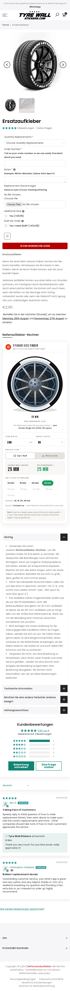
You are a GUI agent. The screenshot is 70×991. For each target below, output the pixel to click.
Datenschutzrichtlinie (51, 979)
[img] (10, 798)
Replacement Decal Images (25, 187)
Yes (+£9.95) (16, 216)
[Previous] (7, 64)
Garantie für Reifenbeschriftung (37, 986)
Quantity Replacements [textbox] (18, 137)
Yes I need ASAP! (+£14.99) (24, 225)
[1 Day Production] (22, 221)
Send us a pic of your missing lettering (25, 190)
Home (5, 24)
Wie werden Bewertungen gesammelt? (22, 909)
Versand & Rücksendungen (36, 982)
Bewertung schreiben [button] (21, 766)
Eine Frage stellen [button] (49, 766)
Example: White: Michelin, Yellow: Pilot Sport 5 (29, 173)
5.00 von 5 (43, 730)
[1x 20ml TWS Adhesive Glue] (23, 211)
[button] (9, 128)
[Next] (63, 64)
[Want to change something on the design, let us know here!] (14, 170)
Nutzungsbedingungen (23, 979)
